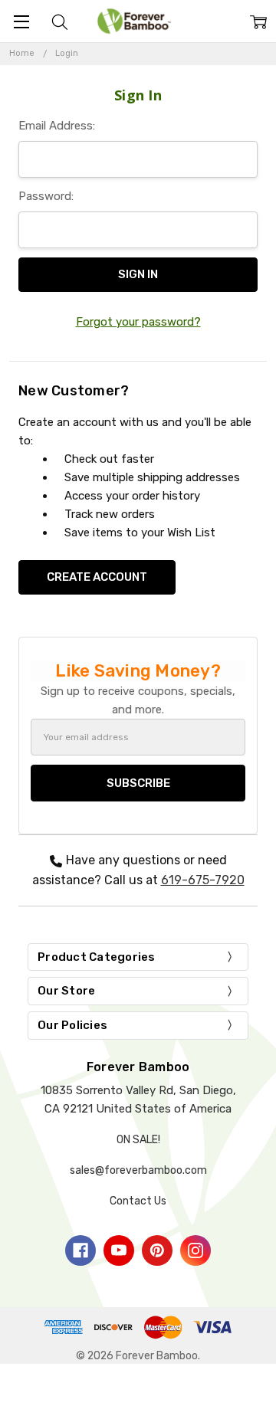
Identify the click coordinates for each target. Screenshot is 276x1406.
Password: (46, 196)
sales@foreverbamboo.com (138, 1170)
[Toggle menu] (21, 21)
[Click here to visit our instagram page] (195, 1250)
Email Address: (56, 126)
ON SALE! (138, 1139)
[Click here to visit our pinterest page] (157, 1250)
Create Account (97, 577)
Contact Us (138, 1201)
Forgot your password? (138, 322)
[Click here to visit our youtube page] (119, 1250)
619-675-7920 (203, 880)
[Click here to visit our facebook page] (80, 1250)
